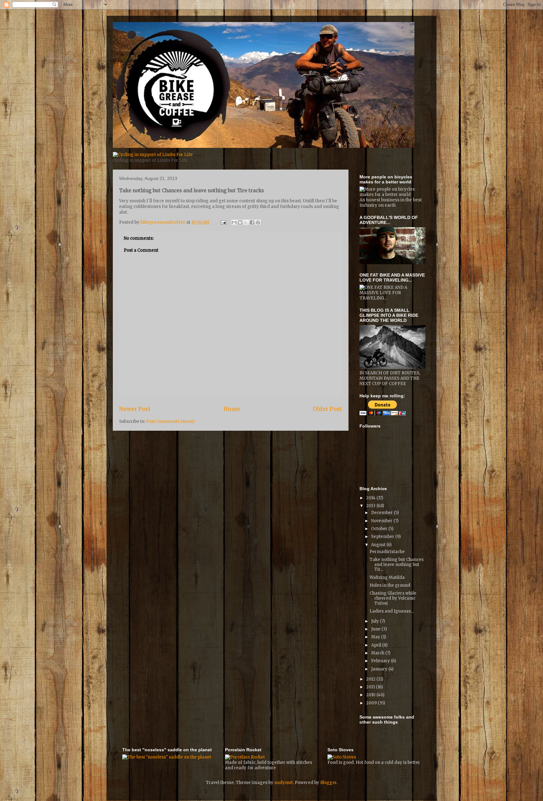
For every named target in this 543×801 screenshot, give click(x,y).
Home (231, 408)
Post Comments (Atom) (170, 421)
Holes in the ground (390, 585)
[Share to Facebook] (252, 222)
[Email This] (234, 222)
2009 (372, 703)
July (375, 621)
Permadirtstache (387, 551)
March (378, 653)
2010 (371, 694)
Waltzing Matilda (387, 577)
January (379, 669)
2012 (371, 679)
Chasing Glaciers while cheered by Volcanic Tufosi (393, 598)
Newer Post (135, 408)
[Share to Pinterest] (258, 222)
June (376, 629)
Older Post (327, 408)
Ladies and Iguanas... (392, 611)
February (381, 661)
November (382, 521)
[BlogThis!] (240, 222)
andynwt (283, 782)
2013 (371, 505)
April (376, 645)
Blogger (328, 782)
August (379, 544)
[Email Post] (222, 222)
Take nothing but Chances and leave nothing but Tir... (397, 564)
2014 (371, 498)
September (383, 536)
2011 (371, 687)
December (382, 512)
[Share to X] (246, 222)
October (379, 528)
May (376, 637)
